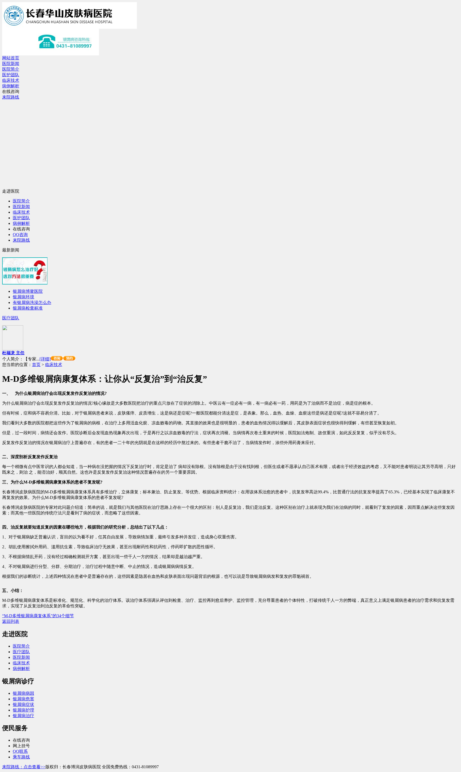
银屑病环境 (23, 297)
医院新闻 (10, 63)
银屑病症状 (23, 704)
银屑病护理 (23, 710)
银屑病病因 (23, 693)
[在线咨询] (63, 359)
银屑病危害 (23, 699)
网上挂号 (21, 745)
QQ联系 (20, 751)
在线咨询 (10, 91)
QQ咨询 (20, 234)
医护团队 (10, 74)
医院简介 (10, 69)
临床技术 (10, 80)
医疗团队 (10, 318)
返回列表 (10, 621)
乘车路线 (21, 757)
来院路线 (10, 97)
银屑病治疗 (23, 715)
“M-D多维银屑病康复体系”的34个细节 (38, 615)
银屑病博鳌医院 (28, 291)
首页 (36, 364)
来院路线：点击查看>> (23, 767)
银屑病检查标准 (28, 308)
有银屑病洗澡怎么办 (32, 302)
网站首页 (10, 58)
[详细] (45, 359)
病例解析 (10, 86)
